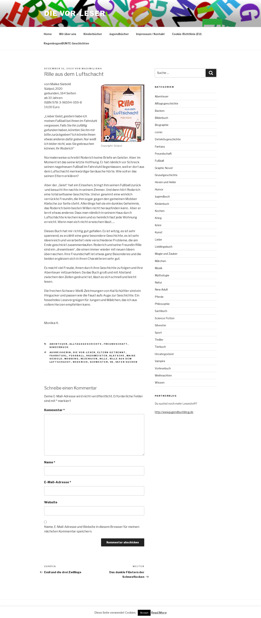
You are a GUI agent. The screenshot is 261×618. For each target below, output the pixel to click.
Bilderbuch (161, 117)
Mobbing (71, 358)
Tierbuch (160, 346)
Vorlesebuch (163, 368)
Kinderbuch (59, 347)
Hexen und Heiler (165, 182)
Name (49, 462)
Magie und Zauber (166, 253)
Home (48, 34)
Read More (159, 612)
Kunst (158, 232)
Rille (104, 358)
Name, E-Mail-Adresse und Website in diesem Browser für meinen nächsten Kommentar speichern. (91, 529)
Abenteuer (58, 344)
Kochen (160, 210)
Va (112, 362)
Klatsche (117, 355)
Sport (158, 332)
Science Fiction (164, 318)
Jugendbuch (162, 196)
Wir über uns (67, 34)
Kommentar (54, 410)
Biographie (162, 125)
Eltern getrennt (111, 352)
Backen (160, 110)
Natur (158, 282)
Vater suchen (126, 362)
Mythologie (162, 275)
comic (159, 132)
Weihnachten (163, 375)
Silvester (160, 325)
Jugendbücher (119, 34)
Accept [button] (144, 612)
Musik (158, 268)
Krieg (158, 218)
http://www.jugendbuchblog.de (174, 412)
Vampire (160, 361)
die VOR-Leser (84, 352)
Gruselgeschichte (166, 175)
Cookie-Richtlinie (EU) (187, 34)
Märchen (160, 261)
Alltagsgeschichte (85, 344)
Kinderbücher (92, 34)
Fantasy (160, 146)
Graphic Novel (164, 168)
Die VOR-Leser (74, 13)
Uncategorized (164, 354)
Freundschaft (116, 344)
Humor (159, 189)
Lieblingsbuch (163, 246)
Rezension (89, 358)
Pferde (159, 296)
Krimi (158, 225)
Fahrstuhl (58, 355)
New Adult (161, 289)
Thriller (159, 339)
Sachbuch (161, 311)
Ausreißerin (60, 352)
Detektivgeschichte (168, 139)
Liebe (158, 239)
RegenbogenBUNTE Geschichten (66, 43)
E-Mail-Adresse (57, 482)
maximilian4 (92, 68)
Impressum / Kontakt (150, 34)
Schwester (99, 362)
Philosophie (162, 303)
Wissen (160, 382)
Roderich (80, 362)
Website (50, 502)
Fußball (76, 355)
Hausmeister (97, 355)
